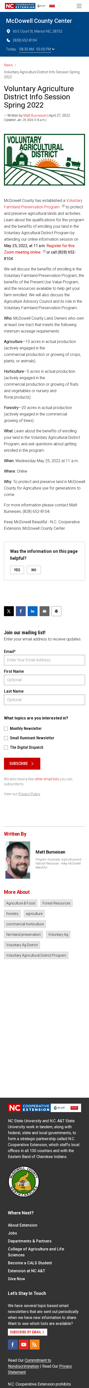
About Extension (22, 1225)
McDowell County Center (39, 20)
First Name (14, 671)
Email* (10, 651)
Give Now (16, 1278)
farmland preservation (23, 935)
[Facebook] (13, 1345)
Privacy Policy (29, 794)
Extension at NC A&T (26, 1271)
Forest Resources (56, 903)
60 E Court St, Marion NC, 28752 (37, 31)
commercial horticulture (25, 924)
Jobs (12, 1233)
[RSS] (35, 1345)
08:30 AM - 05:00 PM (35, 49)
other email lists (47, 779)
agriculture (34, 914)
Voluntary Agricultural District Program (36, 955)
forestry (12, 914)
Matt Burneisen (35, 115)
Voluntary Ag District (22, 945)
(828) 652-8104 (25, 40)
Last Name (13, 691)
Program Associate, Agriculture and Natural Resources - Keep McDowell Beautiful (58, 863)
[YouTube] (24, 1345)
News (8, 65)
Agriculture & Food (20, 903)
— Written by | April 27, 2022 (37, 115)
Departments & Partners (30, 1241)
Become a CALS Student (30, 1263)
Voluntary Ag (58, 935)
